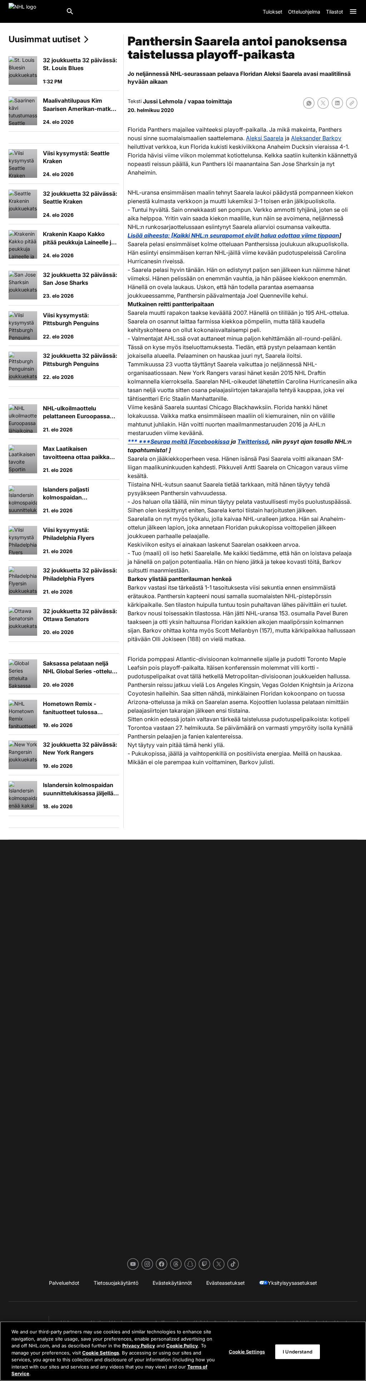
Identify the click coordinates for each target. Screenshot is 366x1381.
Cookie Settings (100, 1353)
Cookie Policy (182, 1345)
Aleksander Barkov (316, 138)
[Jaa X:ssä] (323, 103)
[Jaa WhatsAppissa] (309, 103)
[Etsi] (70, 11)
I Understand (297, 1351)
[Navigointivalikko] (353, 11)
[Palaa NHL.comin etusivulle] (34, 11)
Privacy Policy (138, 1345)
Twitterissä (252, 441)
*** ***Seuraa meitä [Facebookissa (178, 441)
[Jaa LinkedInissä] (337, 103)
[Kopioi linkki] (351, 103)
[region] (183, 1351)
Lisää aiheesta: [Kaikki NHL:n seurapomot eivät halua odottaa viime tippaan (233, 235)
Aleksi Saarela (264, 138)
